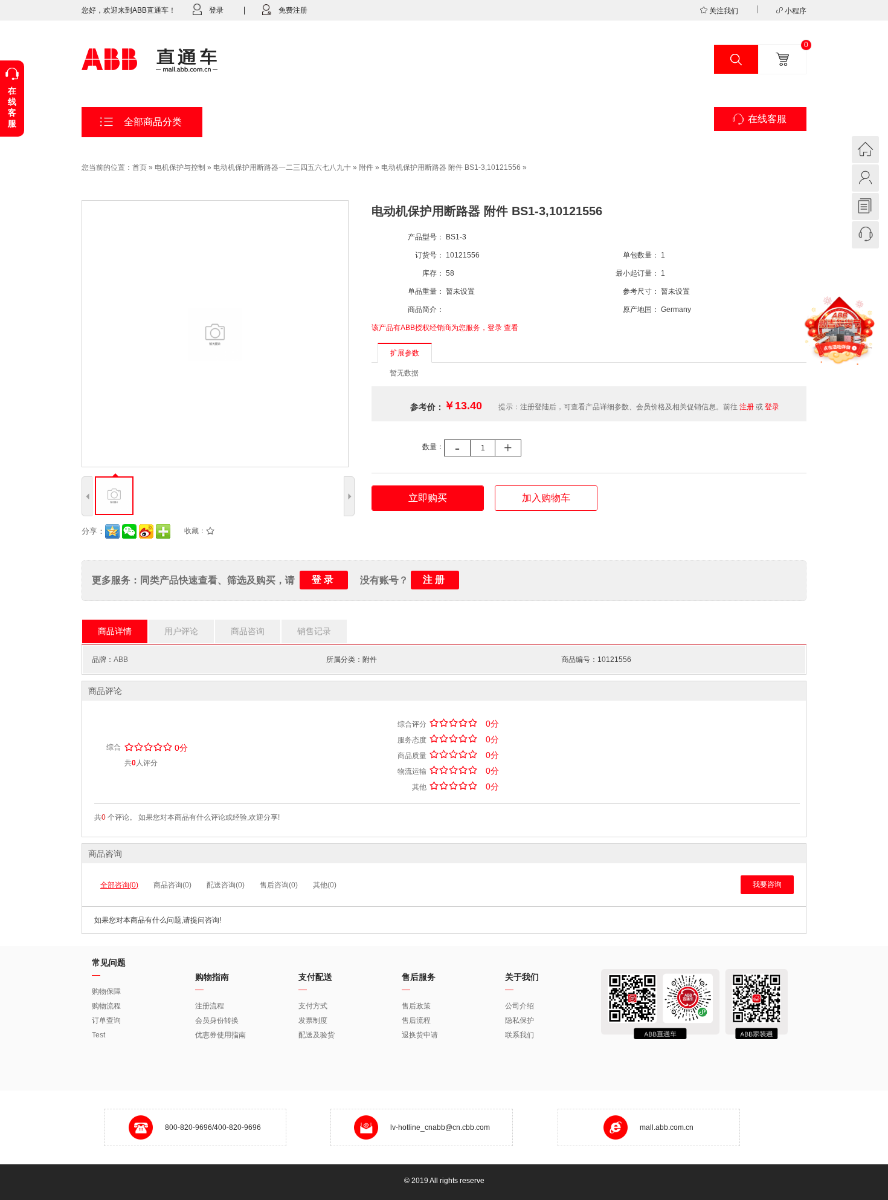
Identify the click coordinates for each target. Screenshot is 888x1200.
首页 (139, 167)
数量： (433, 447)
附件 (366, 167)
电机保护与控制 (180, 167)
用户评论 (181, 631)
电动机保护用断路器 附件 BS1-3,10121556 (451, 167)
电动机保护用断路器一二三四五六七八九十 (282, 167)
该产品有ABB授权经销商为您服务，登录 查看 (445, 327)
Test (98, 1035)
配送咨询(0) (226, 885)
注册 (746, 407)
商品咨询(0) (172, 885)
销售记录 (314, 631)
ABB (121, 659)
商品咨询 (248, 631)
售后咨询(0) (279, 885)
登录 (216, 10)
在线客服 (767, 119)
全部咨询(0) (119, 885)
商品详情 (115, 631)
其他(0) (324, 885)
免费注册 (292, 10)
